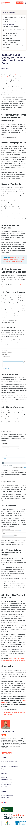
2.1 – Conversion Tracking (10, 33)
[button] (25, 3)
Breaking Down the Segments (11, 26)
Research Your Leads (8, 24)
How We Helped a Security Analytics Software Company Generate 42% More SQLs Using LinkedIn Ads (13, 259)
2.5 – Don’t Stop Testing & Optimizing (13, 45)
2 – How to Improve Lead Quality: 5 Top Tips (13, 30)
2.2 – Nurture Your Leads (9, 35)
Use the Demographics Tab (10, 22)
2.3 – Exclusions (7, 38)
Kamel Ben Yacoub (9, 731)
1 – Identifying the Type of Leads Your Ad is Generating (14, 18)
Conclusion (6, 47)
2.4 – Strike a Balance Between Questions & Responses (11, 41)
